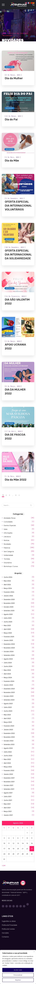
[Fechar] (34, 951)
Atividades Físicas (10, 518)
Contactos (5, 937)
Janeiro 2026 (8, 596)
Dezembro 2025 (9, 599)
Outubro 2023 (8, 696)
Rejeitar (18, 980)
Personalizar (18, 975)
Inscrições (5, 933)
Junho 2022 (8, 756)
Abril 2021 (7, 808)
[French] (28, 3)
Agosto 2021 (8, 793)
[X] (10, 906)
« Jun (3, 865)
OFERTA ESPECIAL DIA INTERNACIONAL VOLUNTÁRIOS (18, 205)
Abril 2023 (7, 718)
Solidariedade (8, 555)
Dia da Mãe (12, 160)
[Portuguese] (31, 3)
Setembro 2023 (9, 700)
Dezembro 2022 (9, 733)
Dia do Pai (11, 119)
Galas (5, 529)
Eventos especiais (10, 525)
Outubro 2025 (8, 607)
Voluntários (8, 563)
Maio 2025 (7, 625)
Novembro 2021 (9, 782)
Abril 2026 (7, 585)
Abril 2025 (7, 629)
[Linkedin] (17, 906)
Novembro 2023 (9, 692)
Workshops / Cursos (11, 566)
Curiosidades (8, 522)
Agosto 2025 (8, 614)
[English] (26, 3)
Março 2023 (8, 722)
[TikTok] (27, 904)
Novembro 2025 (9, 603)
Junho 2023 (8, 711)
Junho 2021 (8, 800)
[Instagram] (6, 906)
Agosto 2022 (8, 748)
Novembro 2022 (9, 737)
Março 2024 (8, 677)
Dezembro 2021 (9, 778)
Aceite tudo (18, 970)
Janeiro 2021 (8, 815)
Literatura (7, 537)
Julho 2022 (8, 752)
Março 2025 (8, 633)
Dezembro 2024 (9, 644)
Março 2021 (8, 811)
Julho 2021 (7, 796)
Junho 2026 (8, 577)
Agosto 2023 (8, 703)
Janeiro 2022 (8, 774)
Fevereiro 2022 (9, 770)
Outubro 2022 (8, 741)
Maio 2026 (7, 581)
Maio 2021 (7, 804)
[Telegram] (24, 906)
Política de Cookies (8, 929)
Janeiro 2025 (8, 640)
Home (4, 33)
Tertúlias (7, 559)
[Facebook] (3, 906)
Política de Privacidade (9, 925)
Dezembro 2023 (9, 689)
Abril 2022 (7, 763)
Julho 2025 (8, 618)
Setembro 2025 (9, 611)
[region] (18, 967)
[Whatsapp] (20, 906)
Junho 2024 (8, 666)
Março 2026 (8, 588)
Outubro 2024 (8, 651)
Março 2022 (8, 767)
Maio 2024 (7, 670)
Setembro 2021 (9, 789)
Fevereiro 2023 (9, 726)
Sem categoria (9, 551)
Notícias (6, 540)
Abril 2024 (7, 674)
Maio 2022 (7, 759)
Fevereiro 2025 (9, 637)
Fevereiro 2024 (9, 681)
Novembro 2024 (9, 648)
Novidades (9, 67)
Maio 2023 (7, 715)
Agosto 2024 (8, 659)
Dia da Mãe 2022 (15, 479)
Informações (8, 533)
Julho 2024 (8, 663)
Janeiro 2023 (8, 730)
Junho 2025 (8, 622)
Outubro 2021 (8, 785)
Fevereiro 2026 (9, 592)
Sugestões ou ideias (9, 921)
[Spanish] (33, 3)
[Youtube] (13, 906)
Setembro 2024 (9, 655)
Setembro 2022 (9, 744)
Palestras (7, 548)
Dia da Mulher (14, 78)
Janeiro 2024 (8, 685)
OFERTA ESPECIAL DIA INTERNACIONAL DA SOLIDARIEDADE (18, 254)
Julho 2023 (8, 707)
